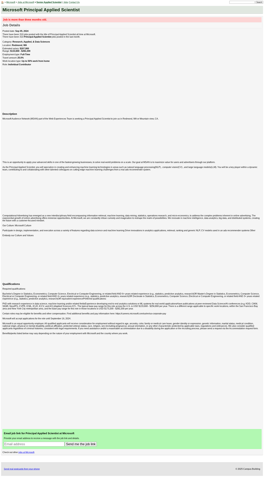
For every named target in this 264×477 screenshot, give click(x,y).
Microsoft (10, 2)
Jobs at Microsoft (26, 2)
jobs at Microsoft (26, 452)
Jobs (65, 2)
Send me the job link (81, 444)
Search (259, 2)
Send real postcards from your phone (22, 469)
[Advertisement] (84, 90)
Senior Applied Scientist (48, 2)
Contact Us (74, 2)
